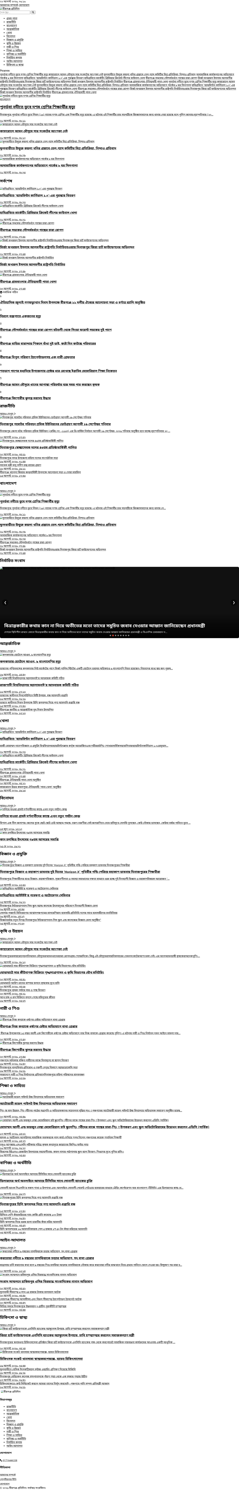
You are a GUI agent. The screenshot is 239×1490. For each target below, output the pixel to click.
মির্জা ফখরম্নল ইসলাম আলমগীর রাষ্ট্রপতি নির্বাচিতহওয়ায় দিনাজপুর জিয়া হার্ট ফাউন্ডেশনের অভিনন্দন (183, 89)
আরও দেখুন (7, 414)
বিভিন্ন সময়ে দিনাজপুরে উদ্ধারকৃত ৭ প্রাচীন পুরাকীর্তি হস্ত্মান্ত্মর (33, 1308)
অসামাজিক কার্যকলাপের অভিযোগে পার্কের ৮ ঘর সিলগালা (160, 85)
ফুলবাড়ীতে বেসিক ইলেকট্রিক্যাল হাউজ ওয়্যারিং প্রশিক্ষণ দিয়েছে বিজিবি (38, 1371)
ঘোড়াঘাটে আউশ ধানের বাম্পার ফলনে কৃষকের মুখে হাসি (30, 985)
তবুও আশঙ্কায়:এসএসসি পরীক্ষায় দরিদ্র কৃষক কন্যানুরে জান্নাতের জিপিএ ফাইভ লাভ (44, 1146)
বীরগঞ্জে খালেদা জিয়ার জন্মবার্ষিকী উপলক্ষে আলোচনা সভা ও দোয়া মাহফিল (40, 474)
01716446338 (10, 1460)
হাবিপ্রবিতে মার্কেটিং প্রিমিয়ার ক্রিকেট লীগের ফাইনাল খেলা (114, 78)
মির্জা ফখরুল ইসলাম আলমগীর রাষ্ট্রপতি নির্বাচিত (97, 82)
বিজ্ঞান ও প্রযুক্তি (15, 40)
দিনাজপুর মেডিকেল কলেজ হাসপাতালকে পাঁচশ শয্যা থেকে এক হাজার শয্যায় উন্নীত (43, 1378)
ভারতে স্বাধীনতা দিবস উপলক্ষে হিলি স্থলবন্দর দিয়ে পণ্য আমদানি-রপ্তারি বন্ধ (40, 704)
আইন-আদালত (14, 61)
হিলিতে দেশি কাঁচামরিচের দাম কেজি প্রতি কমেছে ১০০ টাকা (31, 1216)
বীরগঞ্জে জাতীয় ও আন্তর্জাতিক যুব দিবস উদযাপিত (26, 711)
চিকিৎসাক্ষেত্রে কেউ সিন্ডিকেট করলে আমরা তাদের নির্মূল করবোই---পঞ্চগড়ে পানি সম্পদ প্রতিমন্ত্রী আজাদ (54, 1385)
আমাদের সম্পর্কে (9, 5)
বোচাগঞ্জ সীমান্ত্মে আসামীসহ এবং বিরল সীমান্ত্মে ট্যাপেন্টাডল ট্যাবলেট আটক (41, 1301)
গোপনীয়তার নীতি (8, 1479)
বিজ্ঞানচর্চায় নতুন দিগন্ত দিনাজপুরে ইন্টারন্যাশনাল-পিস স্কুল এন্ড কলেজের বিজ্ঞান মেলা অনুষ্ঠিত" (50, 922)
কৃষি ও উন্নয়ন (14, 43)
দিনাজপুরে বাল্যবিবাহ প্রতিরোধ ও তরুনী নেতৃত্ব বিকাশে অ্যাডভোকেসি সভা (39, 1069)
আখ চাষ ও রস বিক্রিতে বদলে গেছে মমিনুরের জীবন (27, 999)
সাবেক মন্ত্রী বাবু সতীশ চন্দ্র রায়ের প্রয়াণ (20, 467)
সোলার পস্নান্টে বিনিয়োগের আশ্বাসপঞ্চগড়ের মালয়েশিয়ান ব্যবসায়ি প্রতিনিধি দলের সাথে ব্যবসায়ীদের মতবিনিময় (58, 914)
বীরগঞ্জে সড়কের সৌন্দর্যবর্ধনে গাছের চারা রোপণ (171, 78)
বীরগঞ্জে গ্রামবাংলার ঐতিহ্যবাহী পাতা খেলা (145, 82)
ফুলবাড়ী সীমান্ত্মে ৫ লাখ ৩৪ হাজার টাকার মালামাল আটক (30, 1294)
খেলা (9, 33)
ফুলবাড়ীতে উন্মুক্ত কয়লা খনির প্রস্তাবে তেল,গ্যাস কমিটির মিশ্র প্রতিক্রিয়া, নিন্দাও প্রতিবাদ (150, 74)
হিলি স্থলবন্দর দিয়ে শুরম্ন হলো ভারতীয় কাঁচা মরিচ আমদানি (31, 1223)
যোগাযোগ (24, 5)
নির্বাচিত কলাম (14, 58)
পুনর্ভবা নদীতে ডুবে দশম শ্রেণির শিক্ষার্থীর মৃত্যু (24, 74)
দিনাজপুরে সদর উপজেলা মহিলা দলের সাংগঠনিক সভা (29, 460)
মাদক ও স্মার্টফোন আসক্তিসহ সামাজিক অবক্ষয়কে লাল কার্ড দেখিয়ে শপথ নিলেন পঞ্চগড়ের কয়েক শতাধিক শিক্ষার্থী (60, 1139)
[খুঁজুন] (33, 12)
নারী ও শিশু (13, 47)
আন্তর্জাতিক (13, 29)
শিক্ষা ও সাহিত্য (14, 51)
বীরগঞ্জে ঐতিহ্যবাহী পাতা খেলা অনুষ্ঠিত (20, 781)
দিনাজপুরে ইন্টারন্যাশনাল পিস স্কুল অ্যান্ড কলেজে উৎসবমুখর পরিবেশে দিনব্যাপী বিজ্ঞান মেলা (49, 907)
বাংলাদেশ (12, 26)
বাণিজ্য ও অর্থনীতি (16, 54)
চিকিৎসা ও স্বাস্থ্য (15, 65)
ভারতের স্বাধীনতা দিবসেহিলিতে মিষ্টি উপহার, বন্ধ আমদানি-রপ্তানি (34, 697)
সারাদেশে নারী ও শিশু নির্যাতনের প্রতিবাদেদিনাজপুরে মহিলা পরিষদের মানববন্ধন (42, 1076)
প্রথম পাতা (12, 18)
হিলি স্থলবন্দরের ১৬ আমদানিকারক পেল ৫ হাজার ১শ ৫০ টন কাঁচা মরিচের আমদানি (43, 1231)
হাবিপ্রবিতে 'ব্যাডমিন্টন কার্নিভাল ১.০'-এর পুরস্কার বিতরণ (54, 78)
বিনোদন (11, 36)
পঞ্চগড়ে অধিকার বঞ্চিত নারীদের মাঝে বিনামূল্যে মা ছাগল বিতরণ (34, 1062)
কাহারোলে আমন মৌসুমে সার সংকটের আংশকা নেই (75, 74)
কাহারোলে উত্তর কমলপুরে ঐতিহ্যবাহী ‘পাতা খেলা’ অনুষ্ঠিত (30, 789)
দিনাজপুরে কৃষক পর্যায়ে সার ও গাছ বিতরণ (22, 992)
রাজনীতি (11, 22)
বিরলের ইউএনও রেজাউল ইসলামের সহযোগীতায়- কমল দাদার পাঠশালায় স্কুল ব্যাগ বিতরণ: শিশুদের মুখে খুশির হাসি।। (62, 1153)
